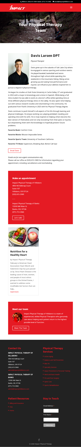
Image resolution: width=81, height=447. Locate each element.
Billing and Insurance (17, 403)
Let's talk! (18, 218)
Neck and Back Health (52, 374)
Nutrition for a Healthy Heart (18, 253)
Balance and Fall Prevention (53, 360)
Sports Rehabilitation (51, 385)
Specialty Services (50, 367)
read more (14, 292)
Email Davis (14, 150)
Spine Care (48, 382)
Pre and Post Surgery (51, 378)
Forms (12, 410)
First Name (47, 415)
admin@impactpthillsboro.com (18, 370)
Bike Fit (47, 364)
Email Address (48, 406)
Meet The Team (20, 328)
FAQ (11, 407)
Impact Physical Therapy (22, 259)
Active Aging (48, 356)
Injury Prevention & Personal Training (57, 371)
